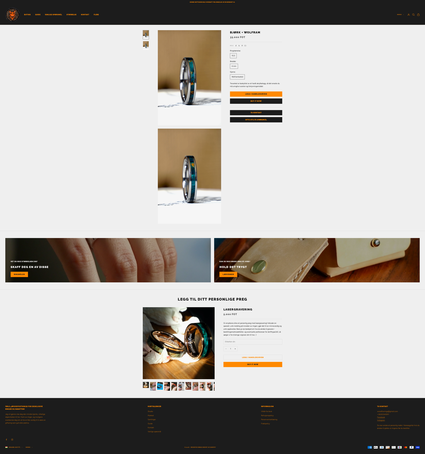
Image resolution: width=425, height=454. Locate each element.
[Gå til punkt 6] (181, 386)
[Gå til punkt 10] (210, 386)
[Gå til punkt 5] (174, 386)
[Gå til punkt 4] (167, 386)
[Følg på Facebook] (6, 439)
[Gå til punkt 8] (195, 386)
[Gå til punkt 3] (160, 386)
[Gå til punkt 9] (202, 386)
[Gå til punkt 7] (188, 386)
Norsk (399, 14)
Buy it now (256, 101)
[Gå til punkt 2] (146, 45)
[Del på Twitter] (239, 46)
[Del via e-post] (245, 46)
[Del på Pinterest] (242, 46)
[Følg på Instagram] (12, 439)
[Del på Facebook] (236, 46)
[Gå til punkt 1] (146, 34)
